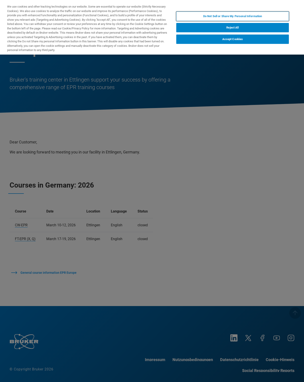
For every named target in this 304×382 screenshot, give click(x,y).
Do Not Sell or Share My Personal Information (232, 16)
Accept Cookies (232, 39)
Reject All (232, 27)
